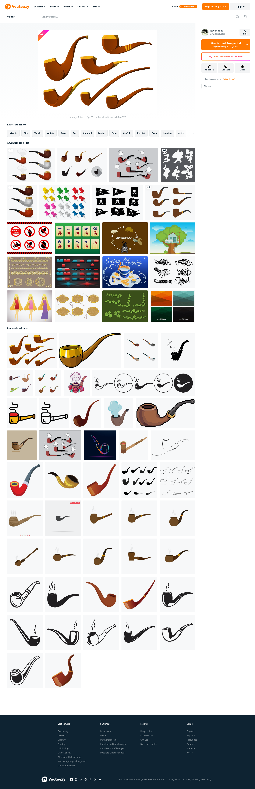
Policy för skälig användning (198, 779)
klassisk (141, 133)
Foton (53, 6)
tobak (37, 133)
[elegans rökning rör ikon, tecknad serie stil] (139, 594)
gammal (87, 133)
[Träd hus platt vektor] (172, 238)
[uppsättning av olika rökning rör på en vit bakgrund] (141, 350)
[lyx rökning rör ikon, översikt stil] (54, 413)
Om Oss (144, 739)
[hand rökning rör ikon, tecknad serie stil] (63, 670)
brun (154, 133)
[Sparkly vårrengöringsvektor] (125, 272)
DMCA (103, 735)
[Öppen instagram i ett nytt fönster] (76, 779)
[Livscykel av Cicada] (125, 238)
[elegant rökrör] (22, 202)
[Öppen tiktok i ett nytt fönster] (90, 779)
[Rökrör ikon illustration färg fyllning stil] (25, 518)
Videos (66, 6)
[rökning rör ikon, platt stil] (101, 594)
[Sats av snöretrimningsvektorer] (29, 272)
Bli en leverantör (148, 744)
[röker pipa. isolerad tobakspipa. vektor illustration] (118, 413)
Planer (174, 6)
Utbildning (63, 748)
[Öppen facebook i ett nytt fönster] (71, 779)
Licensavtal (105, 731)
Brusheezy (63, 731)
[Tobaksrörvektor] (170, 202)
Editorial (81, 6)
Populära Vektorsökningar (113, 744)
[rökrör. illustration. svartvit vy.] (77, 383)
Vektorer (38, 6)
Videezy (61, 739)
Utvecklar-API (64, 752)
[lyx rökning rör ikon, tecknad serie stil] (86, 413)
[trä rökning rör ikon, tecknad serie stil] (63, 480)
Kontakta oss (146, 735)
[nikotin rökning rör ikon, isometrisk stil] (25, 480)
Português (192, 739)
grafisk (127, 133)
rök (26, 133)
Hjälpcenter (146, 731)
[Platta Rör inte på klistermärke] (29, 238)
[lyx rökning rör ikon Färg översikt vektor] (22, 413)
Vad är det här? (229, 79)
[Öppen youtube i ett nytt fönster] (100, 779)
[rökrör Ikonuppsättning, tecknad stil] (20, 383)
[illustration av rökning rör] (22, 445)
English (190, 731)
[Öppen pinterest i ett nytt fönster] (86, 779)
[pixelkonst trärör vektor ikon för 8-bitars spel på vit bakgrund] (165, 413)
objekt (50, 133)
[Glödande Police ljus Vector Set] (77, 272)
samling (167, 133)
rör (75, 133)
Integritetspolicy (176, 779)
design (101, 133)
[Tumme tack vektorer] (64, 202)
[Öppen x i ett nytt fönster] (95, 779)
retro (63, 133)
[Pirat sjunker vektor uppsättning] (117, 202)
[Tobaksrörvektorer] (133, 165)
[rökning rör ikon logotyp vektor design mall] (25, 594)
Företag (61, 744)
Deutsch (191, 744)
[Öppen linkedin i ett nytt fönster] (81, 779)
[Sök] (237, 16)
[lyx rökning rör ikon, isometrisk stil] (133, 445)
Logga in (240, 6)
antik (181, 133)
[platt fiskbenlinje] (172, 272)
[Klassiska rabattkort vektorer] (77, 306)
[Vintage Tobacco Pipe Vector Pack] (32, 350)
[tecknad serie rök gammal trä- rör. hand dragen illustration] (90, 350)
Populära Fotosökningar (112, 748)
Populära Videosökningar (112, 752)
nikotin (13, 133)
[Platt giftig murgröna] (125, 306)
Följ (245, 34)
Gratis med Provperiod (226, 45)
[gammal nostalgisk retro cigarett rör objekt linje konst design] (173, 445)
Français (191, 748)
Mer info (207, 86)
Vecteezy (62, 735)
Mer (95, 6)
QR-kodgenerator (66, 765)
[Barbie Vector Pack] (29, 306)
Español (191, 735)
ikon (114, 133)
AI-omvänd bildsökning (69, 757)
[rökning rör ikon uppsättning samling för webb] (143, 383)
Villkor (164, 779)
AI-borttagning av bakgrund (72, 761)
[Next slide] (190, 133)
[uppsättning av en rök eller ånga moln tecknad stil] (178, 165)
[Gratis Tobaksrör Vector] (82, 165)
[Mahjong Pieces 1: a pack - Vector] (77, 238)
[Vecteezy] (17, 7)
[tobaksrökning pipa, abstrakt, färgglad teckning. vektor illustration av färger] (100, 445)
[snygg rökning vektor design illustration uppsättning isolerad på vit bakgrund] (31, 165)
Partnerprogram (108, 739)
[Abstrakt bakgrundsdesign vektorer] (172, 306)
